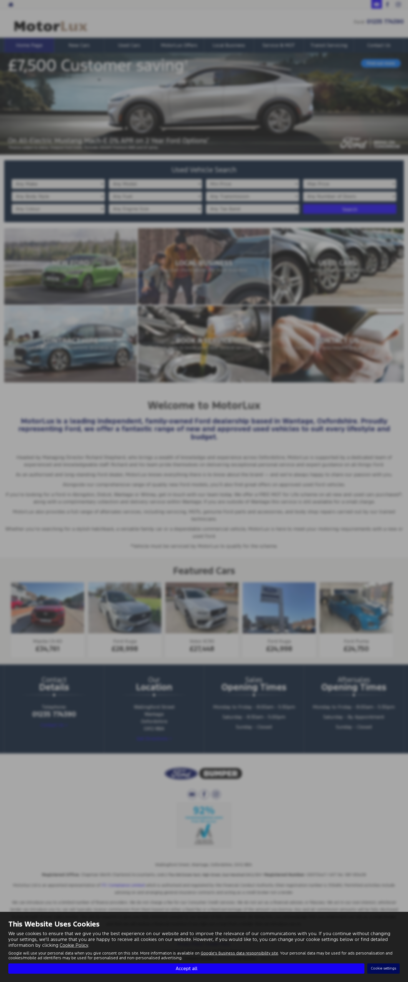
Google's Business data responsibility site (239, 953)
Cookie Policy (74, 945)
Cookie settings (383, 968)
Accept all (186, 968)
